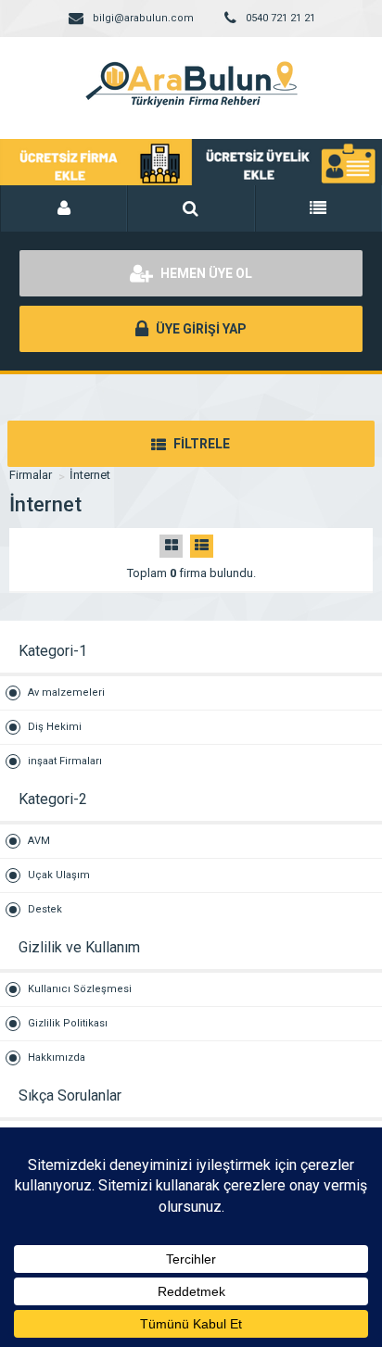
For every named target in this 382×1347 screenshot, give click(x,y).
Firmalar (30, 475)
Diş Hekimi (55, 727)
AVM (39, 841)
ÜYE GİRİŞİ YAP (200, 328)
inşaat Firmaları (65, 761)
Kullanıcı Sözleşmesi (80, 989)
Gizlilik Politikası (68, 1023)
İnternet (90, 475)
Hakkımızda (56, 1057)
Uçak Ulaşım (59, 875)
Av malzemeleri (66, 692)
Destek (45, 909)
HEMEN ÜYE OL (205, 273)
